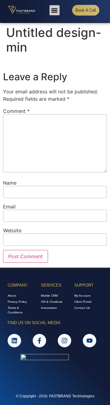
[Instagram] (64, 340)
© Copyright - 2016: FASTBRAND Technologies (55, 396)
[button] (55, 10)
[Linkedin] (14, 340)
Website (12, 230)
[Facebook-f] (39, 340)
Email (9, 206)
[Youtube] (89, 340)
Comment (16, 111)
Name (9, 182)
